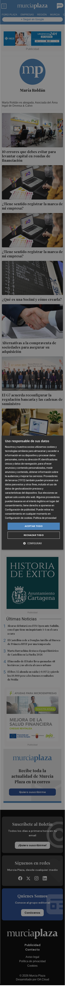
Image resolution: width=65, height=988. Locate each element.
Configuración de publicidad (20, 509)
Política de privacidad (44, 518)
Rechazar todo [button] (34, 535)
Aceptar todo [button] (34, 526)
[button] (32, 543)
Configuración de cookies (18, 518)
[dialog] (32, 493)
